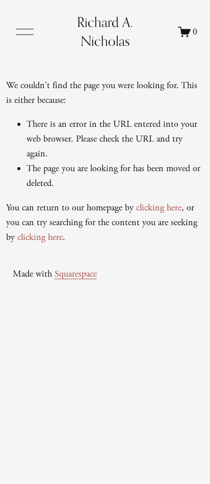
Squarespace (76, 274)
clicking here (158, 207)
